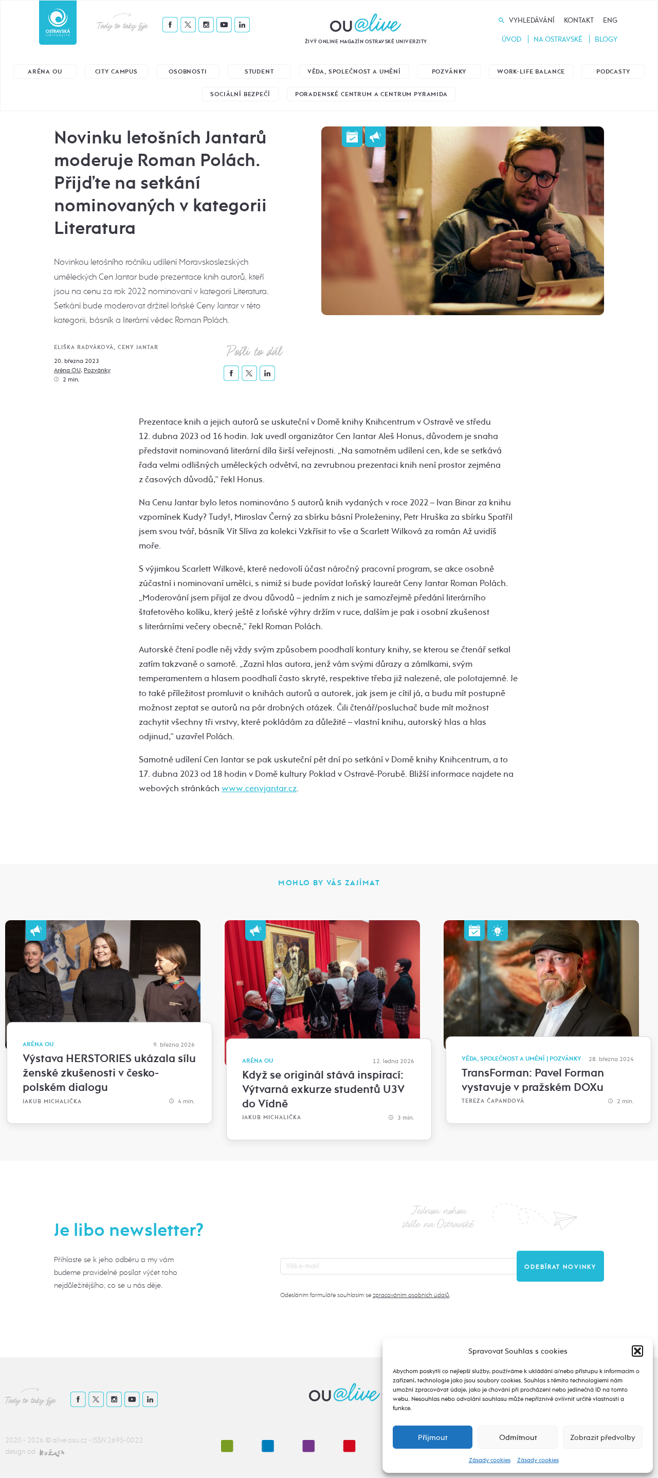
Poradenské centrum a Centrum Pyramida (371, 94)
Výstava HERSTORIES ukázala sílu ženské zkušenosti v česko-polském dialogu (109, 1072)
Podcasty (613, 72)
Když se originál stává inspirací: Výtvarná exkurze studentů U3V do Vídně (323, 1089)
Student (259, 72)
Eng (610, 20)
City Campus (116, 72)
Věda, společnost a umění (354, 72)
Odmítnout (518, 1437)
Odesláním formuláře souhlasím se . (365, 1295)
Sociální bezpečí (240, 94)
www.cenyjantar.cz (259, 788)
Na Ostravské (558, 39)
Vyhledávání (532, 20)
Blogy (606, 39)
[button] (637, 1351)
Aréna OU (45, 72)
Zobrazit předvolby (602, 1437)
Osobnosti (188, 72)
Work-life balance (531, 72)
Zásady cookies (489, 1460)
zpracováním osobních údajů (411, 1295)
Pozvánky (449, 72)
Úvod (511, 39)
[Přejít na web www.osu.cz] (58, 23)
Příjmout (432, 1437)
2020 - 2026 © (28, 1440)
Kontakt (579, 20)
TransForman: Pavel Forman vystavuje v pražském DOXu (533, 1080)
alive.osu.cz (69, 1440)
